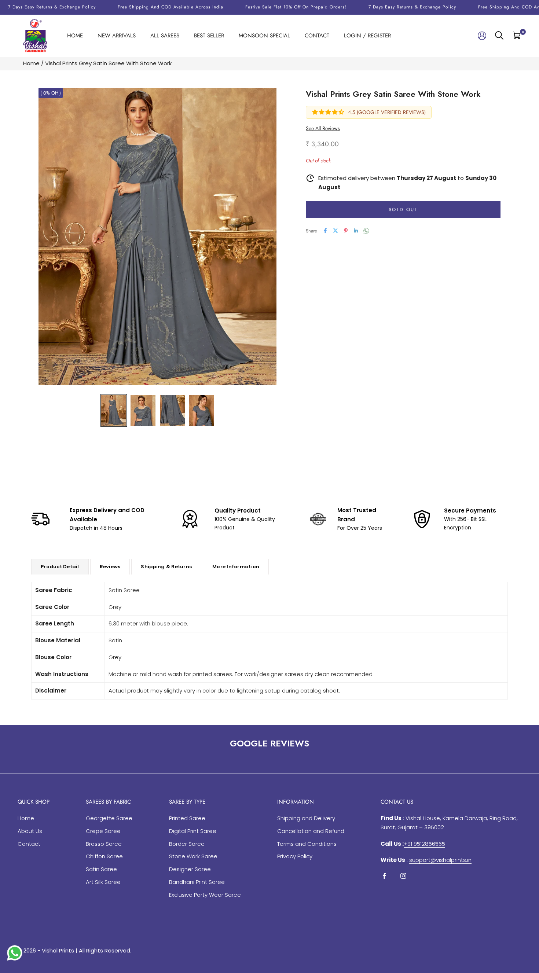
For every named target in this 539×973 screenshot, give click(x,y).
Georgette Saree (109, 818)
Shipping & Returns (166, 566)
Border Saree (187, 844)
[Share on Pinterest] (346, 231)
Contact (317, 36)
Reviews (110, 566)
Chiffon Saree (104, 856)
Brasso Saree (104, 844)
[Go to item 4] (201, 410)
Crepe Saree (103, 831)
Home (75, 36)
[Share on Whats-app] (366, 231)
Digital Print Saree (192, 831)
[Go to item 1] (113, 410)
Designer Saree (190, 869)
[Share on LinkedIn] (356, 231)
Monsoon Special (264, 36)
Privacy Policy (294, 856)
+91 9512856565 (424, 844)
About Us (30, 831)
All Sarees (164, 36)
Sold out (403, 209)
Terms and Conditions (307, 844)
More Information (235, 566)
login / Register (367, 36)
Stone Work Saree (193, 856)
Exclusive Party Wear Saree (205, 895)
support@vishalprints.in (440, 860)
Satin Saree (101, 869)
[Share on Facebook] (325, 231)
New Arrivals (117, 36)
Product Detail (60, 566)
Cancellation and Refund (310, 831)
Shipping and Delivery (306, 818)
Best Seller (209, 36)
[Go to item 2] (143, 410)
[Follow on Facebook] (384, 876)
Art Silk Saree (103, 882)
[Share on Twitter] (335, 231)
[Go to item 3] (172, 410)
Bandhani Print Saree (197, 882)
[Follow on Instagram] (403, 876)
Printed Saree (187, 818)
